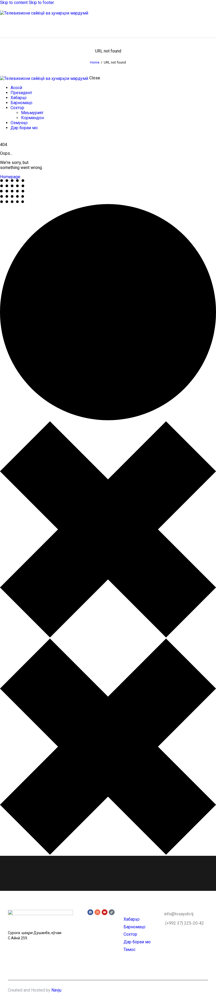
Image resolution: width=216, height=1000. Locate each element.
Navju (56, 990)
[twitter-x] (1, 136)
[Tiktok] (112, 912)
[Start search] (213, 25)
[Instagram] (97, 912)
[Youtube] (104, 912)
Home (94, 62)
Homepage (10, 176)
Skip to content (14, 2)
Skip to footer (41, 2)
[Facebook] (90, 912)
